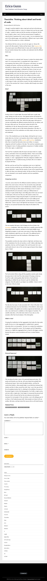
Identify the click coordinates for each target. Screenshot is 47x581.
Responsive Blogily (31, 579)
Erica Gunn (13, 6)
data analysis (6, 548)
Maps (5, 520)
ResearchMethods (7, 498)
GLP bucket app (7, 539)
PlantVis (5, 506)
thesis (5, 492)
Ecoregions (8, 227)
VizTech (5, 542)
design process (7, 475)
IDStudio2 (6, 528)
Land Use (24, 140)
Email (6, 444)
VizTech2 (6, 509)
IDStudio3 (6, 525)
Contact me (23, 573)
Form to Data (6, 478)
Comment (7, 420)
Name (6, 437)
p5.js (5, 523)
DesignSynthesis (7, 545)
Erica (19, 25)
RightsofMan (6, 537)
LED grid (6, 495)
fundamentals (6, 512)
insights (5, 534)
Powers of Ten (38, 46)
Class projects (7, 481)
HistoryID (6, 500)
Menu (41, 14)
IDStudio (5, 503)
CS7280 (5, 556)
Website (6, 450)
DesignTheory (7, 489)
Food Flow (31, 140)
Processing (6, 486)
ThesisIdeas (6, 517)
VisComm (6, 514)
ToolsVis (6, 484)
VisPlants (6, 551)
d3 (4, 553)
